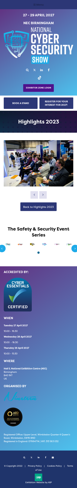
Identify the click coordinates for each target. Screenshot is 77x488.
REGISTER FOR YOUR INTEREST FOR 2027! (56, 103)
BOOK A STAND (20, 103)
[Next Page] (43, 195)
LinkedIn (41, 70)
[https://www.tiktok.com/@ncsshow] (38, 79)
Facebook (48, 70)
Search (27, 70)
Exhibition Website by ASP (38, 482)
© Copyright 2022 (13, 466)
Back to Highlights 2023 (38, 207)
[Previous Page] (34, 195)
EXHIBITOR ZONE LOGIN (38, 87)
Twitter (34, 70)
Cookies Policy (54, 466)
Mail (53, 457)
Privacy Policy (35, 466)
